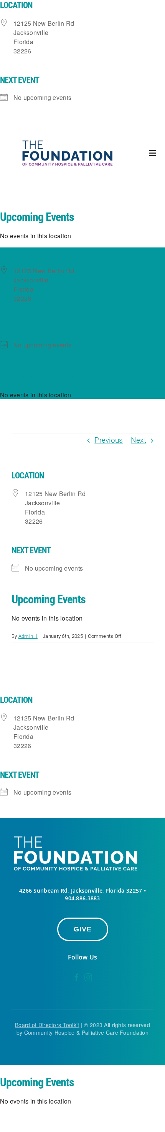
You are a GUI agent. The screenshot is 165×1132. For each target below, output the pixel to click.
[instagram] (88, 977)
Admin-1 (28, 636)
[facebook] (77, 977)
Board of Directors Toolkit (47, 1025)
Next (138, 440)
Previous (108, 440)
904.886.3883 (82, 898)
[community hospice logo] (68, 140)
